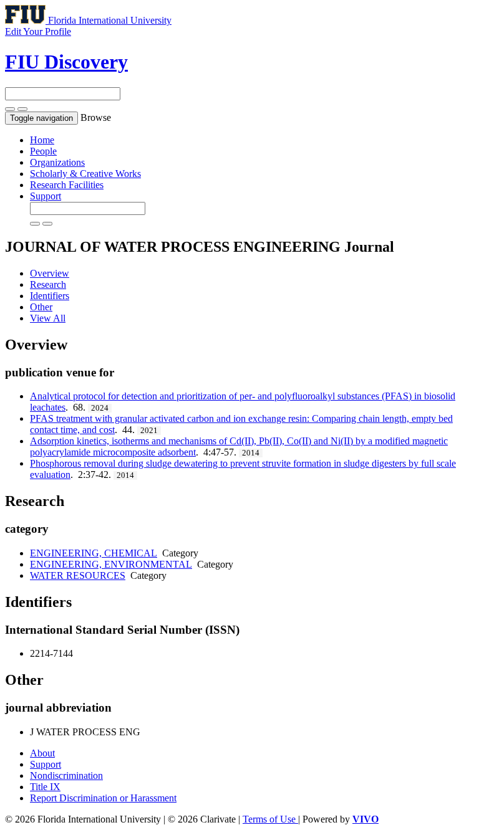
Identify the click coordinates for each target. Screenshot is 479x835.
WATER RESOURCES (77, 575)
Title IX (45, 786)
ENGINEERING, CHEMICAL (93, 553)
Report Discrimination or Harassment (103, 798)
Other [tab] (41, 307)
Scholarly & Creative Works (85, 173)
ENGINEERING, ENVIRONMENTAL (111, 564)
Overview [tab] (49, 273)
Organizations (57, 162)
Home (42, 140)
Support (45, 196)
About (42, 753)
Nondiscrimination (66, 775)
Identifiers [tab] (49, 295)
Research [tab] (48, 284)
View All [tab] (47, 318)
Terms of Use (270, 819)
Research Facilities (67, 184)
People (43, 151)
